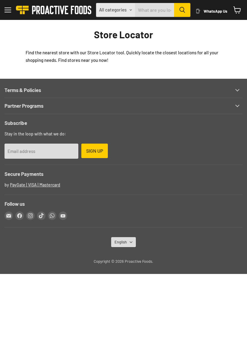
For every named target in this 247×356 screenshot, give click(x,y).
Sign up (94, 151)
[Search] (182, 10)
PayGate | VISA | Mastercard (35, 184)
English (120, 242)
